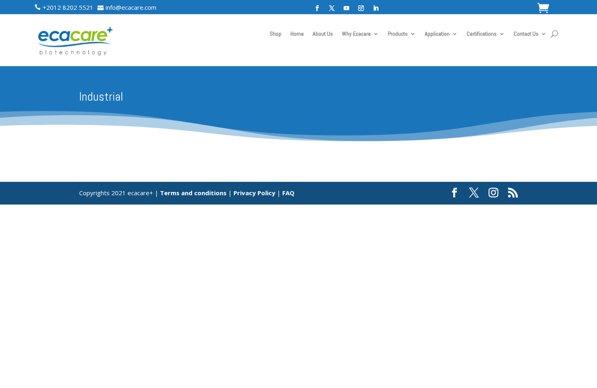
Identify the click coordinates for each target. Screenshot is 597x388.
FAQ (288, 193)
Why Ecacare (356, 34)
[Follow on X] (331, 8)
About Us (323, 34)
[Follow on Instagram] (361, 8)
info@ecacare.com (131, 7)
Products (398, 34)
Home (297, 34)
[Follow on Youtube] (346, 8)
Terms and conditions (193, 193)
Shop (275, 34)
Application (437, 34)
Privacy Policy (254, 193)
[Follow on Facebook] (317, 8)
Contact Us (526, 34)
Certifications (482, 34)
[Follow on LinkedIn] (375, 8)
